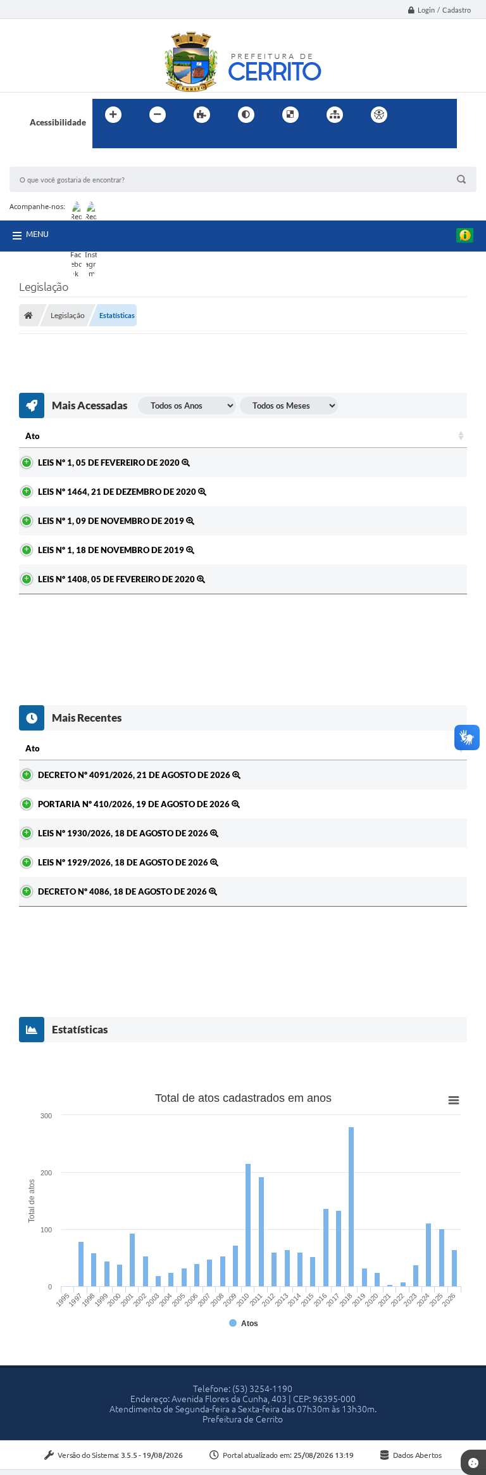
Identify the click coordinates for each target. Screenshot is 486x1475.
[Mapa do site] (335, 115)
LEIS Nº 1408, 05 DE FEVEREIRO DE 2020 (117, 579)
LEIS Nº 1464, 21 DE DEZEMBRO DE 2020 (118, 492)
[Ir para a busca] (105, 140)
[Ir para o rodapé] (133, 140)
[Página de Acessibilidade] (379, 115)
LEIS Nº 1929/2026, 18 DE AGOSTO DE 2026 (124, 862)
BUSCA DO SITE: (46, 161)
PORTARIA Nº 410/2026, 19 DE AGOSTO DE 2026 (135, 804)
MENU (37, 233)
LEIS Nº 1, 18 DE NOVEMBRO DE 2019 (112, 550)
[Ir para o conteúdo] (415, 114)
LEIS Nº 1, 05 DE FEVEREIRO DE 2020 (110, 462)
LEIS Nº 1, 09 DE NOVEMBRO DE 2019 (112, 521)
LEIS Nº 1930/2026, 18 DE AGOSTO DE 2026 (124, 833)
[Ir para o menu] (443, 114)
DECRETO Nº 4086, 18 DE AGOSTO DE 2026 (123, 891)
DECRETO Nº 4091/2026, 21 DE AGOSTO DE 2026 (135, 775)
